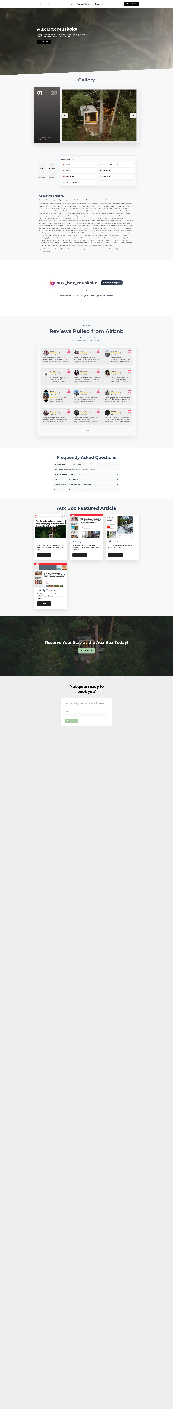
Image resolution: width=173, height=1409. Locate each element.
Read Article (44, 555)
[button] (85, 4)
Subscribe (71, 721)
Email (67, 711)
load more (86, 430)
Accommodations (84, 4)
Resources (99, 4)
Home (72, 4)
